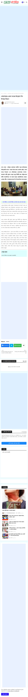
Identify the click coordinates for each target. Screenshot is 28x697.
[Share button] (23, 345)
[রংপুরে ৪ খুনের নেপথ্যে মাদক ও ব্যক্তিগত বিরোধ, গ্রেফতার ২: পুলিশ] (5, 517)
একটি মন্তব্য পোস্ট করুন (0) (14, 443)
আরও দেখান (25, 361)
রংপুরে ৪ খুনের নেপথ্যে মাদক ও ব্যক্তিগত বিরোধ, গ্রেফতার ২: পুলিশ (16, 516)
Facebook (6, 345)
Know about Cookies (12, 691)
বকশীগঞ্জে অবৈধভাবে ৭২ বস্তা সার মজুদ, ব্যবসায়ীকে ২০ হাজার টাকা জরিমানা (17, 528)
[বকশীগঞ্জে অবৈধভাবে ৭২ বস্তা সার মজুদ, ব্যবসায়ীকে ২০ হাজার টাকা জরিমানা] (5, 529)
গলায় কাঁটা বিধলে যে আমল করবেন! (8, 510)
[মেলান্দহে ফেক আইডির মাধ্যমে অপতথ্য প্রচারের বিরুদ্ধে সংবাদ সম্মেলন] (5, 523)
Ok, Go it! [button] (5, 694)
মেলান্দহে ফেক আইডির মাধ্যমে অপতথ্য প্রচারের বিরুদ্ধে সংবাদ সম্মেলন (16, 522)
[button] (26, 2)
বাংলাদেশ (5, 93)
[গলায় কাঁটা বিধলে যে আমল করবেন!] (14, 499)
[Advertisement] (14, 48)
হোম (2, 93)
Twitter (11, 345)
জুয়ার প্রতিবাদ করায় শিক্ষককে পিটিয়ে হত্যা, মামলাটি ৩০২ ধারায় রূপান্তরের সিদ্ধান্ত (17, 534)
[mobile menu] (2, 2)
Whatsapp (18, 345)
